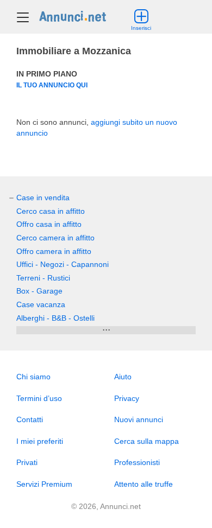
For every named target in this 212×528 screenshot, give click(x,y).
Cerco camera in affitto (55, 237)
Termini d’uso (39, 398)
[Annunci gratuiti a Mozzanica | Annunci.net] (72, 15)
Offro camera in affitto (53, 251)
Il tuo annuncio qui (52, 84)
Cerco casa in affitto (50, 211)
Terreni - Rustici (43, 277)
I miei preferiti (39, 441)
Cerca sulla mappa (146, 441)
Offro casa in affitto (49, 224)
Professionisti (137, 462)
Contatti (29, 419)
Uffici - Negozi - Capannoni (62, 264)
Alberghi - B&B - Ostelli (55, 318)
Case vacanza (40, 304)
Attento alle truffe (143, 484)
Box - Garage (39, 291)
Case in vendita (43, 197)
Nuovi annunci (138, 419)
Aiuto (123, 376)
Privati (27, 462)
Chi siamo (33, 376)
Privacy (126, 398)
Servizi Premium (44, 484)
